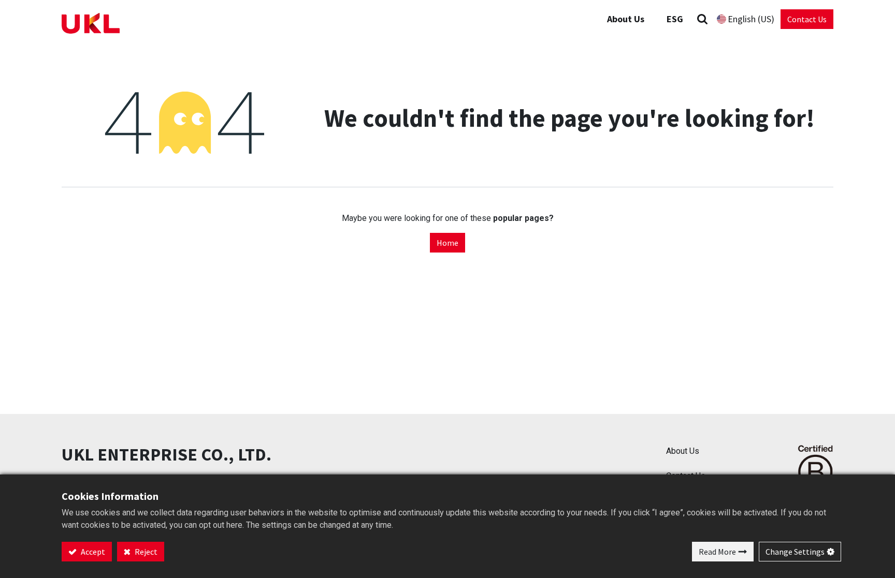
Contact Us (807, 19)
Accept (92, 551)
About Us (682, 451)
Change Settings (795, 551)
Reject (145, 551)
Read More (717, 551)
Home (447, 243)
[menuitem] (674, 19)
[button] (702, 19)
